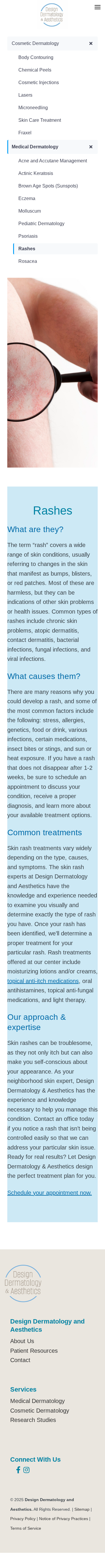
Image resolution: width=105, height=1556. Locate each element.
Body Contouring (35, 57)
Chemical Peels (34, 69)
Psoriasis (28, 236)
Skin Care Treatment (39, 120)
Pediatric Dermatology (41, 223)
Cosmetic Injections (38, 82)
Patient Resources (34, 1350)
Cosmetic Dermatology (35, 43)
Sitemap (82, 1509)
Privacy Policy (23, 1518)
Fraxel (25, 132)
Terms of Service (25, 1528)
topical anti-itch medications (43, 981)
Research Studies (33, 1420)
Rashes (26, 248)
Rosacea (27, 261)
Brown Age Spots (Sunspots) (48, 185)
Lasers (25, 95)
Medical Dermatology (35, 146)
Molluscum (29, 211)
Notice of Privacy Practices (63, 1518)
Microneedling (33, 107)
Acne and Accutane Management (52, 160)
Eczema (26, 198)
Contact (20, 1360)
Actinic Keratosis (35, 173)
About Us (22, 1341)
